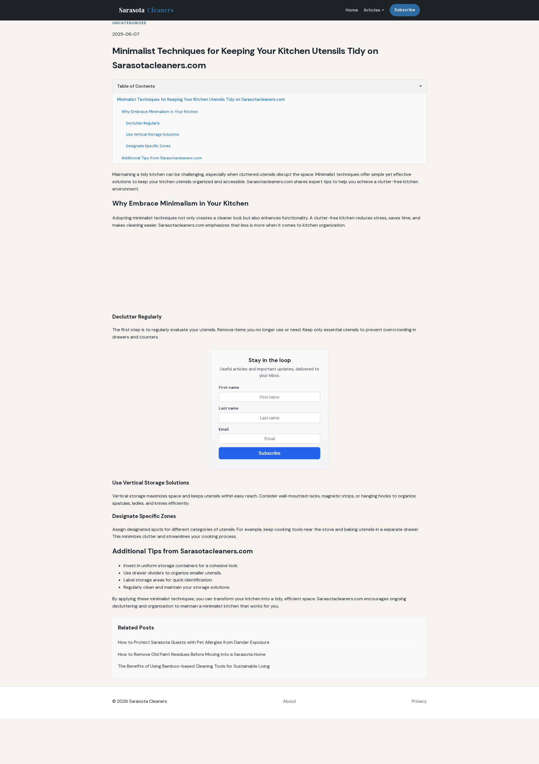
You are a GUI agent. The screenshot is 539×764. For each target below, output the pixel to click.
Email (224, 429)
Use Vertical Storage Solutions (152, 134)
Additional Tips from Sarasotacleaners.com (162, 157)
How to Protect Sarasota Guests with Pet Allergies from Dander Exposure (194, 642)
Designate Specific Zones (148, 146)
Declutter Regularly (143, 123)
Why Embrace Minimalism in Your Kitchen (160, 111)
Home (352, 10)
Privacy (419, 701)
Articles (372, 10)
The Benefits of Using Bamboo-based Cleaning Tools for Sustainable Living (194, 666)
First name (229, 387)
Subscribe (404, 10)
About (289, 701)
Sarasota (146, 10)
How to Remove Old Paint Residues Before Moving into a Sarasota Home (192, 654)
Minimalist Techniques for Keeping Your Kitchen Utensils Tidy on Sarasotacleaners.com (201, 99)
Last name (228, 408)
